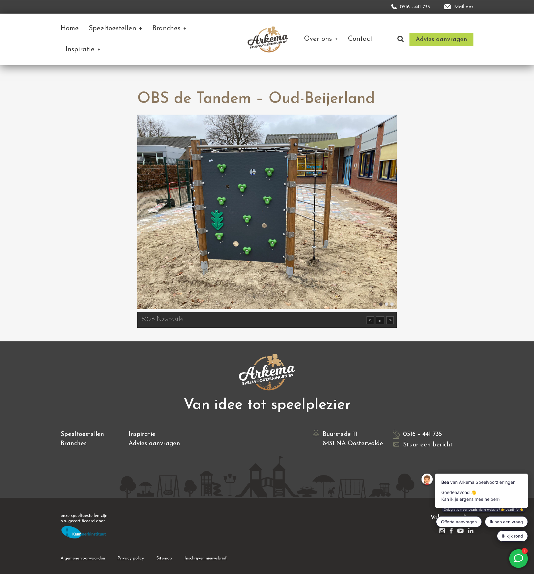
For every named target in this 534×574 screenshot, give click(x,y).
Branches (74, 444)
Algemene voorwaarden (83, 558)
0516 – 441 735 (422, 434)
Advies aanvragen (154, 444)
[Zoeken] (400, 39)
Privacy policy (130, 558)
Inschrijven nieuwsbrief (205, 558)
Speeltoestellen (82, 434)
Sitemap (164, 558)
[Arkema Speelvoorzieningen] (269, 39)
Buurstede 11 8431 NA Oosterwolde (353, 439)
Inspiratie (142, 434)
